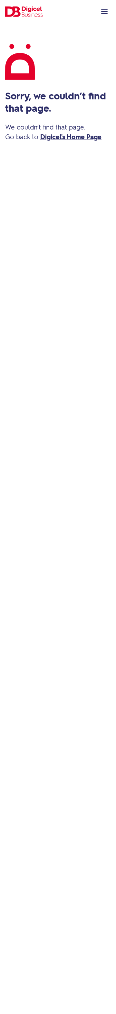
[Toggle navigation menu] (104, 11)
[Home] (24, 11)
